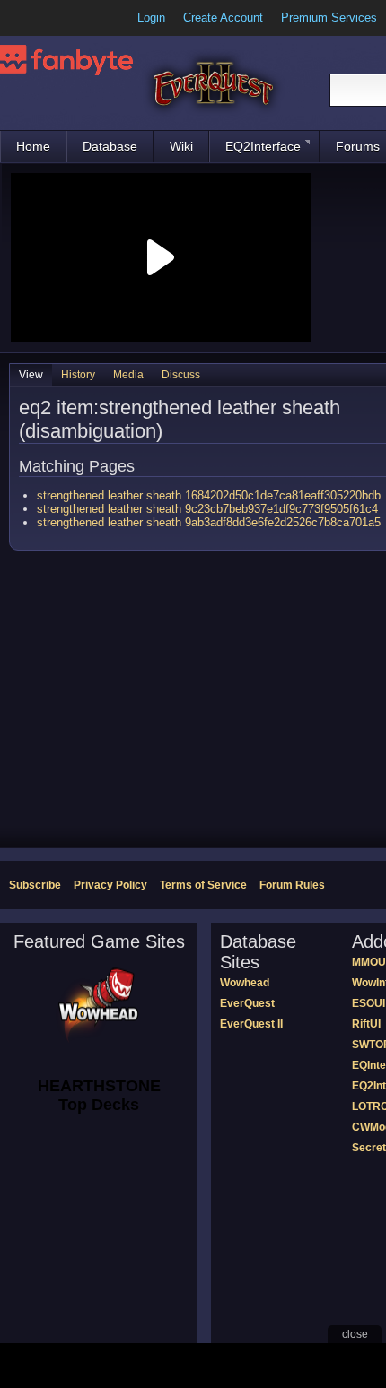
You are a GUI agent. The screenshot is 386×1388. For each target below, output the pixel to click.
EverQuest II (251, 1024)
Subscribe (35, 885)
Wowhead (244, 982)
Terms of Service (203, 885)
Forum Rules (292, 885)
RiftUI (366, 1024)
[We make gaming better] (57, 18)
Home (33, 146)
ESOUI (368, 1003)
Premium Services (329, 17)
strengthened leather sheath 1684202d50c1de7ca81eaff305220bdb (209, 495)
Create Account (223, 17)
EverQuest (247, 1003)
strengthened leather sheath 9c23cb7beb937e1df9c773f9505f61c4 (207, 509)
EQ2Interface (263, 146)
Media (128, 375)
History (78, 375)
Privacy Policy (110, 885)
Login (151, 17)
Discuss (181, 375)
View (31, 375)
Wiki (181, 146)
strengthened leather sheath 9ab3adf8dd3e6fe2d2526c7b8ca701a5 (209, 522)
